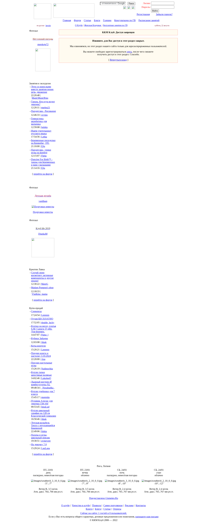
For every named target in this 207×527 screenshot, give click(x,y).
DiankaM (42, 234)
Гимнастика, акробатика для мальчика (39, 121)
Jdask (44, 342)
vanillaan (43, 201)
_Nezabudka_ (48, 387)
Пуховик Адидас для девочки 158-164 (42, 402)
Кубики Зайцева (39, 338)
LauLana (45, 448)
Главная (67, 20)
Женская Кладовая (93, 25)
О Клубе (79, 25)
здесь (129, 51)
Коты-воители (38, 346)
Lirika (44, 136)
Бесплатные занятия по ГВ (115, 25)
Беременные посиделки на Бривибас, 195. (43, 141)
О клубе (65, 505)
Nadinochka (47, 368)
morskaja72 (42, 44)
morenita (45, 397)
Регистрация (143, 14)
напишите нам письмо (147, 516)
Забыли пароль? (164, 14)
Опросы (117, 509)
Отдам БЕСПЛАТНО (42, 318)
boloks (44, 127)
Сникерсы (36, 311)
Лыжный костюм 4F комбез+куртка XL (41, 383)
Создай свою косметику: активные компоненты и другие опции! (42, 276)
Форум (77, 20)
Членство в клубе (81, 505)
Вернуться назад (118, 60)
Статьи (87, 20)
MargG (44, 284)
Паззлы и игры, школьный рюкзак (40, 436)
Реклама (129, 505)
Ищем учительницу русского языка (41, 132)
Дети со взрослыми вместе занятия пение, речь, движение (42, 89)
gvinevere (46, 441)
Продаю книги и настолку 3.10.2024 (41, 354)
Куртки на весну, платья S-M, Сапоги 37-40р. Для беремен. (43, 329)
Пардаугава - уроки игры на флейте (41, 151)
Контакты (141, 505)
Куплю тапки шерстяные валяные (41, 373)
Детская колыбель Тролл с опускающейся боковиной (43, 425)
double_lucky (47, 322)
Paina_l (44, 334)
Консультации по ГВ (125, 20)
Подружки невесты (43, 212)
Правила (96, 505)
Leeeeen (45, 315)
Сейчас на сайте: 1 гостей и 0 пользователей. (103, 513)
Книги (89, 509)
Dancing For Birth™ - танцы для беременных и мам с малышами (43, 162)
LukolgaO (46, 378)
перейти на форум (42, 174)
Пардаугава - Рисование (43, 111)
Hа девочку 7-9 (39, 444)
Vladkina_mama (39, 294)
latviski (48, 26)
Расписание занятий (149, 20)
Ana (43, 359)
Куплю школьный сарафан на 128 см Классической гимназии (43, 413)
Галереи (107, 20)
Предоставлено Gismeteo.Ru (103, 498)
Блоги (97, 20)
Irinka (44, 431)
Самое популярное (113, 505)
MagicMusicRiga (40, 98)
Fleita (44, 155)
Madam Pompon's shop (42, 287)
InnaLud (45, 407)
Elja (43, 146)
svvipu (44, 115)
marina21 (45, 107)
